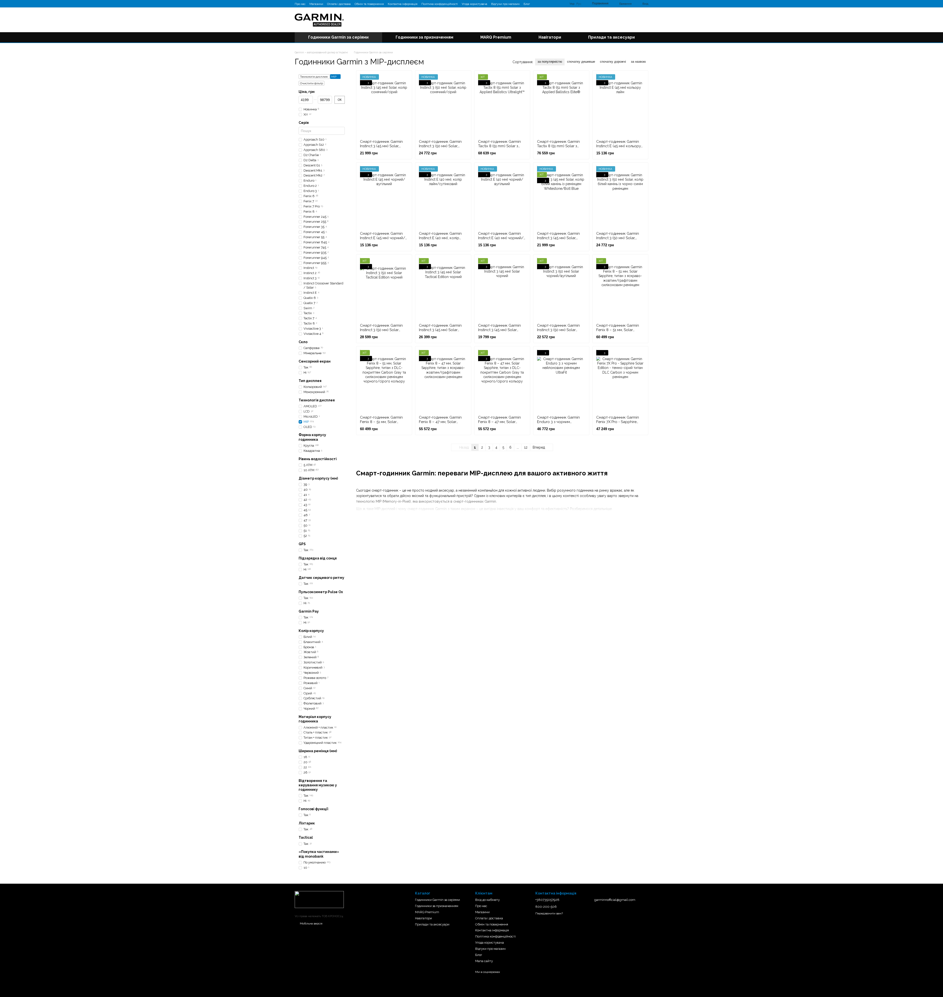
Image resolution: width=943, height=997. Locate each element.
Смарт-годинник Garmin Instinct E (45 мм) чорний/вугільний (382, 238)
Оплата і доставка (339, 4)
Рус (578, 3)
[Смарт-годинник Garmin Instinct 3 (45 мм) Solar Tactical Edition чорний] (443, 289)
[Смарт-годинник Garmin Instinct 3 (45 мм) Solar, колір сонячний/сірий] (384, 105)
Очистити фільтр (311, 83)
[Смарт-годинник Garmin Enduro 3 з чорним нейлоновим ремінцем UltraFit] (561, 380)
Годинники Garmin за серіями (338, 37)
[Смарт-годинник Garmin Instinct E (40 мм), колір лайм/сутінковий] (443, 197)
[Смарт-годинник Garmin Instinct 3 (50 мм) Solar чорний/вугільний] (561, 289)
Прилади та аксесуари (611, 37)
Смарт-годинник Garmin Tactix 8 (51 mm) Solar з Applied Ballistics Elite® (558, 146)
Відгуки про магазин (505, 4)
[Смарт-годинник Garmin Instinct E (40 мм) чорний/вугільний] (502, 197)
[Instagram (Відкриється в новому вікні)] (537, 4)
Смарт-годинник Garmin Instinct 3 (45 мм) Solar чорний (499, 330)
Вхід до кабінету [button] (487, 900)
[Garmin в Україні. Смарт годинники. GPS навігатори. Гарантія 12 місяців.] (319, 899)
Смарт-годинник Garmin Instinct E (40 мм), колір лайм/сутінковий (440, 238)
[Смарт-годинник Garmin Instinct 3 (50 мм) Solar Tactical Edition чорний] (384, 289)
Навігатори (550, 37)
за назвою (638, 61)
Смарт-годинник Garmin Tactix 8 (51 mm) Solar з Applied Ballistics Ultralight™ (499, 148)
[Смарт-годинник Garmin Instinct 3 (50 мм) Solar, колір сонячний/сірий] (443, 105)
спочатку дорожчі (613, 61)
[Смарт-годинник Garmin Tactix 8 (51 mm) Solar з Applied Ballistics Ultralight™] (502, 105)
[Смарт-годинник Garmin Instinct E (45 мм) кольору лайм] (620, 105)
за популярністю (550, 61)
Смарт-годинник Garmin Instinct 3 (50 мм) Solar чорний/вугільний (558, 330)
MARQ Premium (495, 37)
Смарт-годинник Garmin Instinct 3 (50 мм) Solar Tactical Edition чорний (381, 330)
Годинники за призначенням (424, 37)
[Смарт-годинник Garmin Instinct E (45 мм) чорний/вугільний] (384, 197)
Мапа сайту (484, 961)
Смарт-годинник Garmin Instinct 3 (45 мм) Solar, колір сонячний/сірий (381, 146)
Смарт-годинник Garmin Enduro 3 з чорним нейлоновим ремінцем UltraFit (558, 424)
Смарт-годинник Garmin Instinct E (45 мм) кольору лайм (618, 146)
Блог (527, 4)
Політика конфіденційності (439, 4)
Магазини (316, 4)
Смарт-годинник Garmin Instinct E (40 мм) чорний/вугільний (501, 238)
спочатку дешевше (581, 61)
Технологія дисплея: (314, 76)
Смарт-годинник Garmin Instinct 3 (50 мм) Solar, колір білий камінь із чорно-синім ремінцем (617, 240)
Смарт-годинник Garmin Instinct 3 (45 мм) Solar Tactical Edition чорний (440, 330)
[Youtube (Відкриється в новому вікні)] (549, 4)
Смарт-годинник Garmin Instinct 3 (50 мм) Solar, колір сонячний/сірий (440, 146)
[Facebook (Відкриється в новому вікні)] (543, 4)
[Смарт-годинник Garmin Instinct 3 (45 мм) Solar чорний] (502, 289)
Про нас (300, 4)
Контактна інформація (402, 4)
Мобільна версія (310, 923)
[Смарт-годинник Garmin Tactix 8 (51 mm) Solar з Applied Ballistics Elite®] (561, 105)
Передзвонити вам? (549, 913)
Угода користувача (474, 4)
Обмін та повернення (369, 4)
